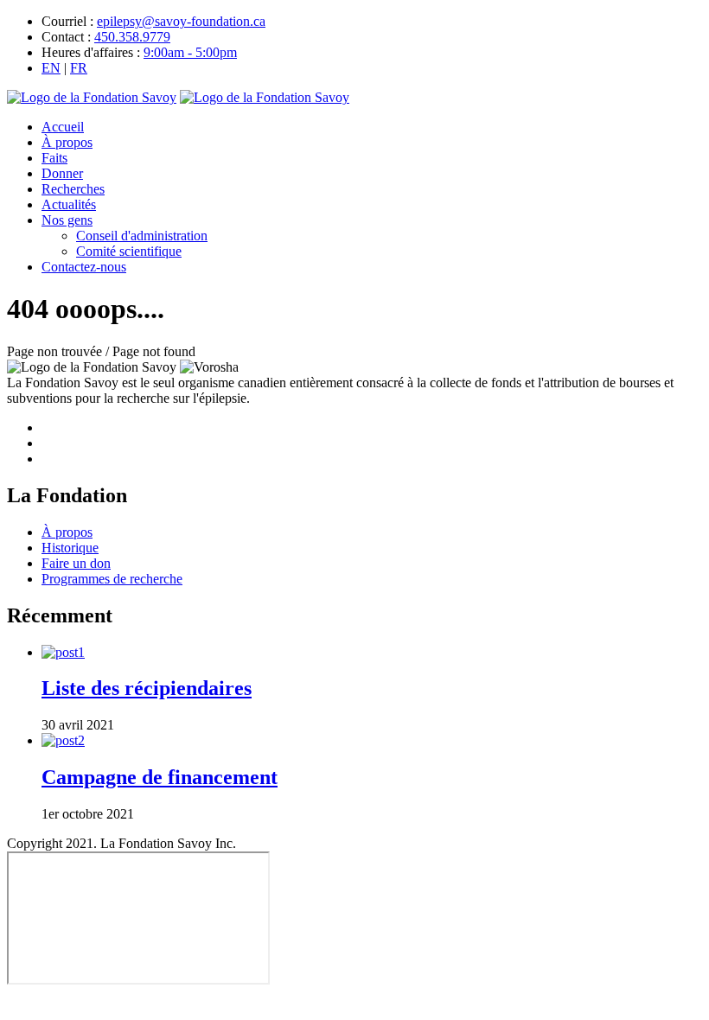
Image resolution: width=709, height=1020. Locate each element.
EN (51, 68)
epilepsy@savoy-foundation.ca (181, 21)
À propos (67, 142)
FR (78, 68)
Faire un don (76, 563)
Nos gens (67, 220)
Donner (62, 173)
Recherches (73, 189)
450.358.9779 (132, 36)
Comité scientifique (129, 251)
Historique (70, 547)
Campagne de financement (160, 777)
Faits (54, 157)
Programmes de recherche (112, 578)
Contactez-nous (84, 266)
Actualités (69, 204)
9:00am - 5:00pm (190, 52)
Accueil (63, 126)
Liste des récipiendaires (147, 688)
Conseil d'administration (142, 235)
